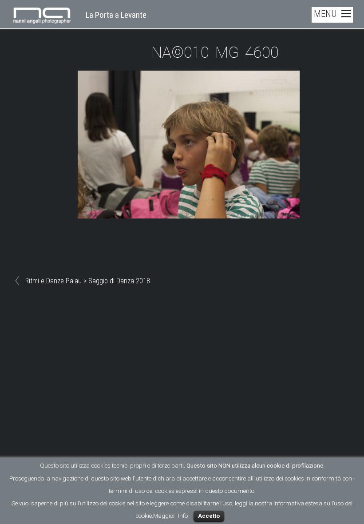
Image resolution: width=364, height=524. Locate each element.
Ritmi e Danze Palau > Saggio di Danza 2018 (87, 281)
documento (239, 491)
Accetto (209, 515)
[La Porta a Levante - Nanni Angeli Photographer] (42, 18)
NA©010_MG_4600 (215, 53)
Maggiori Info (170, 515)
